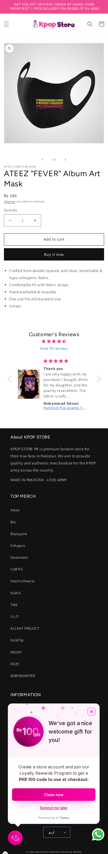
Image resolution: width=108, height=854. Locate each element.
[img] (54, 341)
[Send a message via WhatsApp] (98, 834)
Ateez (15, 510)
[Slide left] (42, 159)
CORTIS (16, 569)
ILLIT (14, 616)
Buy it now (54, 254)
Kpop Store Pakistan (46, 851)
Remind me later (54, 808)
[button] (6, 24)
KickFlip (17, 640)
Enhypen (17, 545)
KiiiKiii (15, 593)
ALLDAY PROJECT (24, 628)
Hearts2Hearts (22, 581)
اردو (52, 832)
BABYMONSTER (22, 675)
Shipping (9, 201)
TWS (14, 604)
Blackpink (18, 533)
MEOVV (16, 652)
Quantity (10, 210)
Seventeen (19, 557)
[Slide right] (65, 159)
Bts (13, 522)
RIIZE (14, 664)
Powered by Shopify (70, 851)
